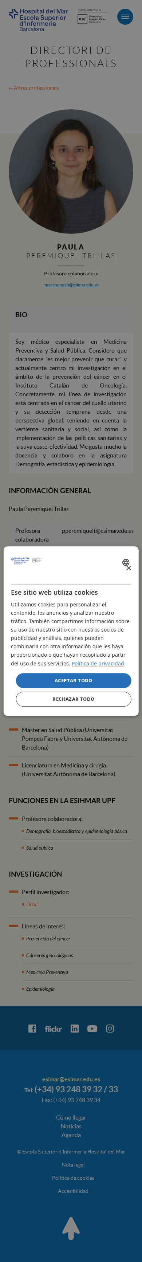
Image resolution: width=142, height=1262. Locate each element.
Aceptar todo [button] (73, 680)
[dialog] (71, 631)
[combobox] (126, 562)
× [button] (128, 568)
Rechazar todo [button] (73, 699)
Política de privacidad (98, 663)
